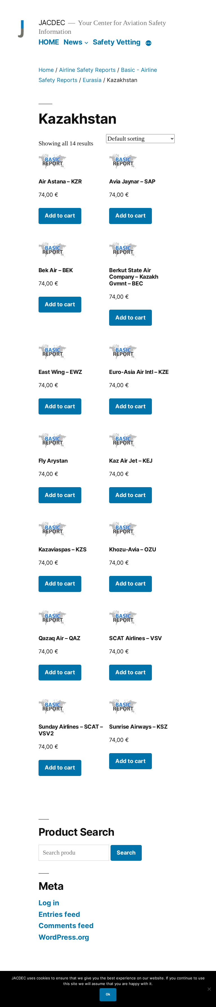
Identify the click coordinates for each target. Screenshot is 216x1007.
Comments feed (66, 925)
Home (46, 69)
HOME (49, 42)
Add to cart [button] (60, 215)
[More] (148, 43)
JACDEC (52, 22)
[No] (209, 989)
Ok (108, 994)
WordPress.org (64, 937)
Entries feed (59, 914)
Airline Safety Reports (87, 69)
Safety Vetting (116, 42)
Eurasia (92, 80)
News (73, 42)
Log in (49, 903)
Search (126, 852)
